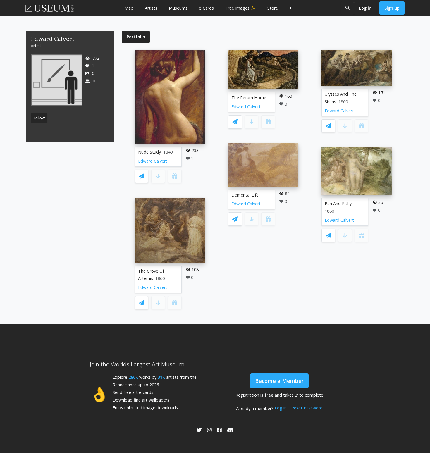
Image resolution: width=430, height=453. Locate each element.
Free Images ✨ (241, 8)
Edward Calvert (152, 161)
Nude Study (149, 152)
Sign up (392, 8)
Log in (365, 8)
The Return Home (248, 97)
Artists (151, 8)
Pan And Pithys (339, 203)
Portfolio (136, 36)
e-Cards (206, 8)
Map (129, 8)
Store (272, 8)
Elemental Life (245, 195)
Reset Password (307, 408)
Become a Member (279, 380)
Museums (178, 8)
